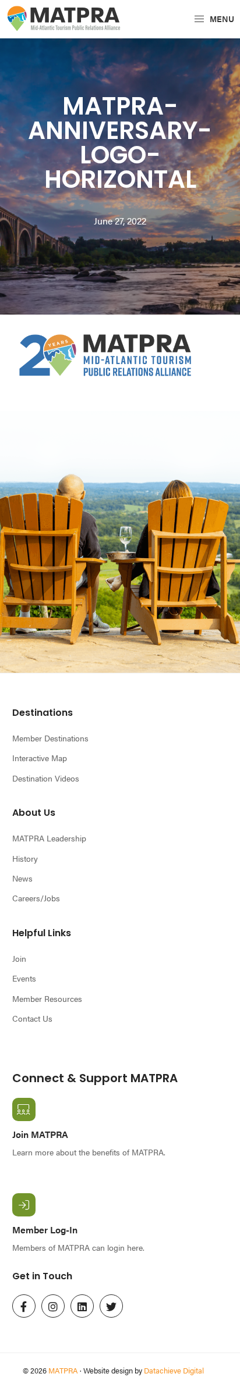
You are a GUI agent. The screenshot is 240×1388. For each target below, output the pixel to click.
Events (24, 978)
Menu (221, 18)
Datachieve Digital (174, 1370)
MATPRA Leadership (49, 838)
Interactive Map (39, 757)
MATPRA (63, 1370)
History (25, 858)
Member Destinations (50, 738)
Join (19, 958)
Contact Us (32, 1018)
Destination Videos (45, 778)
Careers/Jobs (36, 898)
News (22, 878)
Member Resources (47, 998)
